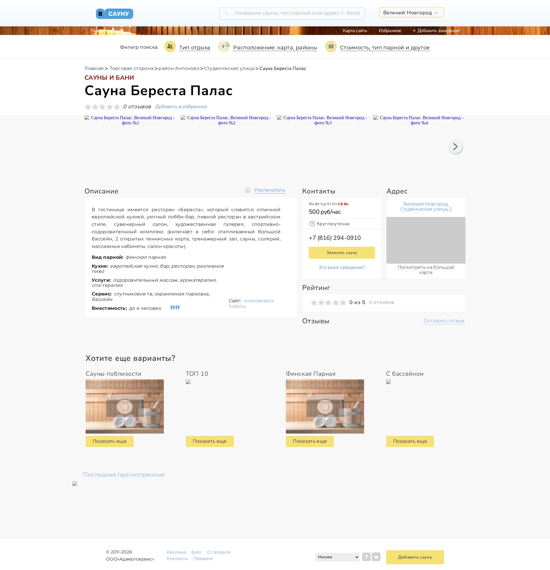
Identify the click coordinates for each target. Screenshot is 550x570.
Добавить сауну (415, 557)
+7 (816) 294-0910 (335, 238)
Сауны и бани (109, 78)
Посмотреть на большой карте (426, 270)
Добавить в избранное (181, 107)
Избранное (390, 31)
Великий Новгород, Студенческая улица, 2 (425, 206)
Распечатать (269, 190)
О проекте (218, 552)
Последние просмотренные (124, 475)
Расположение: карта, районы (275, 47)
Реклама (176, 552)
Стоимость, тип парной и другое (385, 47)
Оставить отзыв (444, 320)
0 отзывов (381, 302)
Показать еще (110, 441)
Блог (196, 552)
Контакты (177, 558)
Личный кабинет (107, 31)
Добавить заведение (438, 31)
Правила (203, 558)
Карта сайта (355, 31)
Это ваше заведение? (342, 267)
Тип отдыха (195, 47)
